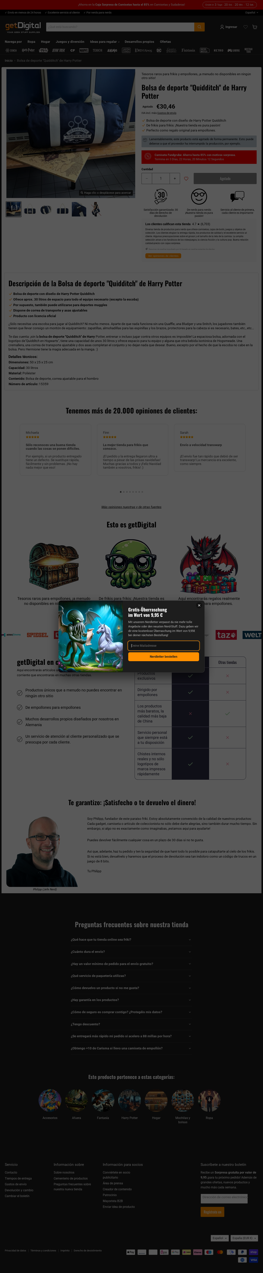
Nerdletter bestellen (163, 656)
